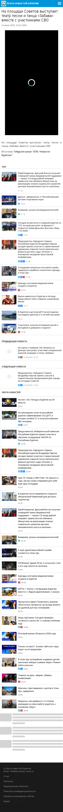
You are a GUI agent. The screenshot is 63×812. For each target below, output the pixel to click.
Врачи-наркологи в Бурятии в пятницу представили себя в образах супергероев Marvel (38, 299)
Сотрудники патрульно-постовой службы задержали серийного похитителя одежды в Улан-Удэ (39, 270)
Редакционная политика (16, 786)
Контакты (8, 781)
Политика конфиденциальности (20, 791)
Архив (7, 801)
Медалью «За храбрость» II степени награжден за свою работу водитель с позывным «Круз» (37, 704)
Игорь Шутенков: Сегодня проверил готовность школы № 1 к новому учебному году (39, 620)
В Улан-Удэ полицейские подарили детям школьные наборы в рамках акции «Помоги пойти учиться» (39, 662)
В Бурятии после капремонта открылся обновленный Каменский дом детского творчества (37, 497)
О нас (6, 776)
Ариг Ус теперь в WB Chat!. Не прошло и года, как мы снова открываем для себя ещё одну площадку (38, 481)
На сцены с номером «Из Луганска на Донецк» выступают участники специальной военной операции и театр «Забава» (39, 350)
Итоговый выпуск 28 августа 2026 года (37, 633)
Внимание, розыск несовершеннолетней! (38, 210)
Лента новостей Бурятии (16, 806)
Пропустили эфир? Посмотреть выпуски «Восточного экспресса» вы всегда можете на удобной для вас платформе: (39, 605)
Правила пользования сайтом (19, 796)
